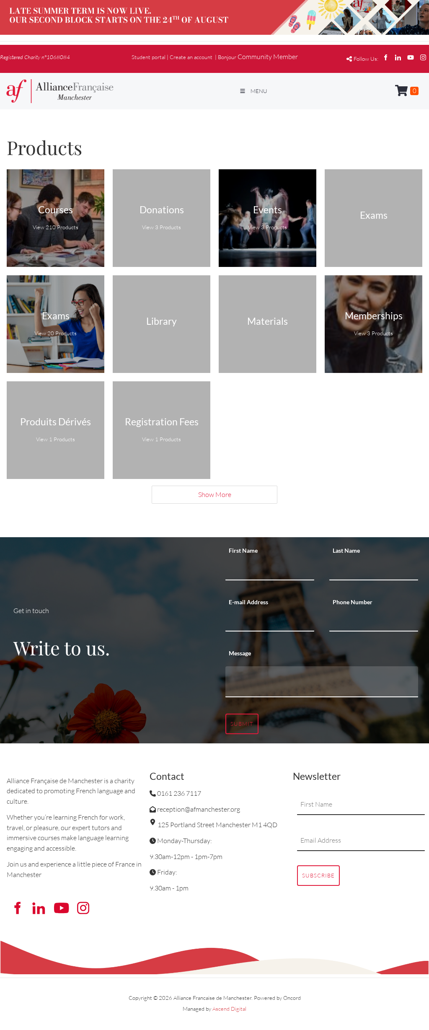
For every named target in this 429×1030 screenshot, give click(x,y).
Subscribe (318, 875)
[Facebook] (385, 57)
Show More (214, 494)
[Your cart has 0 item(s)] (407, 91)
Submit (241, 723)
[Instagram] (423, 57)
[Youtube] (410, 57)
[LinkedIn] (398, 57)
